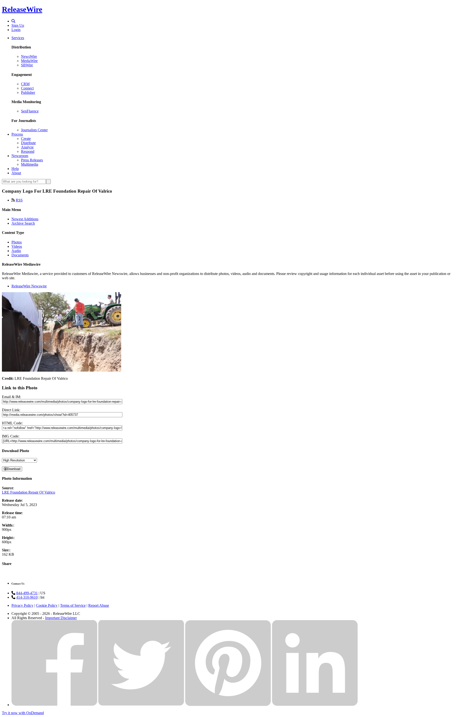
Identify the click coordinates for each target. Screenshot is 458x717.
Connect (27, 88)
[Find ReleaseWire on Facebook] (54, 705)
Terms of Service (73, 605)
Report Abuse (98, 605)
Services (17, 38)
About (16, 173)
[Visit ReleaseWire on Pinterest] (228, 705)
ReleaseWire (22, 9)
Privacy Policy (22, 605)
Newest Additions (24, 219)
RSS (19, 200)
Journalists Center (34, 130)
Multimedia (29, 164)
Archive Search (23, 223)
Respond (27, 151)
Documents (20, 255)
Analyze (27, 147)
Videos (16, 246)
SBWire (27, 65)
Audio (16, 251)
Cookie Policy (46, 605)
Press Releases (32, 160)
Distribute (28, 143)
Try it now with (23, 713)
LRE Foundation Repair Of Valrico (28, 492)
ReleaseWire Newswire (29, 286)
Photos (16, 242)
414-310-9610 (27, 597)
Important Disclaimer (61, 618)
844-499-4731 (27, 593)
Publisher (28, 92)
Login (16, 30)
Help (15, 169)
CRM (25, 84)
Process (17, 134)
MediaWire (29, 61)
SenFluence (30, 111)
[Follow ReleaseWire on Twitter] (141, 705)
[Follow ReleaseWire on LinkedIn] (315, 705)
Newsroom (19, 156)
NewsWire (29, 56)
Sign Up (17, 25)
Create (26, 139)
